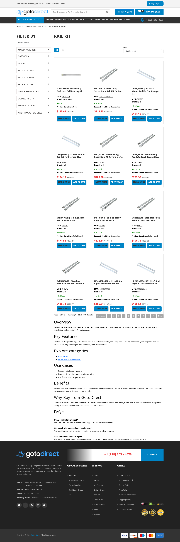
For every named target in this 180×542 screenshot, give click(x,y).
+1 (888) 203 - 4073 (154, 20)
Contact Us (98, 499)
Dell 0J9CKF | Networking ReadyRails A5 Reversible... (145, 156)
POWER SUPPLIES (101, 20)
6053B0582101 (105, 289)
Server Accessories (51, 27)
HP (102, 292)
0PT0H (102, 226)
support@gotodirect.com (34, 489)
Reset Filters (23, 43)
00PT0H (65, 226)
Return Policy (123, 485)
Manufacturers (99, 504)
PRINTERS (83, 20)
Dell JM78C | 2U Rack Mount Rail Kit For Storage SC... (71, 156)
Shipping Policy (124, 499)
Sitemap (96, 514)
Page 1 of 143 (59, 315)
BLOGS (127, 20)
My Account (98, 485)
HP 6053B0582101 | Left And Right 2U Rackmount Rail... (108, 283)
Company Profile (125, 509)
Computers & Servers (32, 27)
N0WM (139, 226)
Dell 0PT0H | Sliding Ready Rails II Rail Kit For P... (107, 219)
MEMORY (49, 20)
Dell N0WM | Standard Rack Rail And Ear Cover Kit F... (146, 219)
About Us (97, 495)
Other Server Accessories (69, 360)
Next (160, 316)
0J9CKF (139, 162)
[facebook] (19, 505)
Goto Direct (35, 535)
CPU (70, 495)
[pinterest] (31, 505)
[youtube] (44, 505)
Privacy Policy (124, 475)
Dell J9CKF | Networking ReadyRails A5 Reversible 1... (108, 156)
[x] (25, 505)
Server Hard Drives (76, 480)
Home (18, 27)
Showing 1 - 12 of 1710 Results (80, 315)
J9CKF (101, 162)
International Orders (126, 480)
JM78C (64, 162)
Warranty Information (127, 495)
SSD (91, 20)
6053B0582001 (142, 289)
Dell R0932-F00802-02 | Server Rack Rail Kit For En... (108, 90)
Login (95, 475)
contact (152, 455)
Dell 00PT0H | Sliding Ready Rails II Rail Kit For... (70, 219)
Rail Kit (63, 27)
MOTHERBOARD (116, 20)
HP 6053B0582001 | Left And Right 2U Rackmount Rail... (146, 283)
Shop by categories (30, 20)
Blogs (95, 509)
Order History (99, 490)
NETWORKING (60, 20)
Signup (96, 480)
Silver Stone (67, 99)
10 (153, 316)
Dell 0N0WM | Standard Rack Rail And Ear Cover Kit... (71, 283)
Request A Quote (124, 12)
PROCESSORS (73, 20)
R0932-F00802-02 (106, 96)
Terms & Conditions (126, 504)
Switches (72, 475)
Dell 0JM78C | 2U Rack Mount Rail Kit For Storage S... (145, 91)
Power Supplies (74, 485)
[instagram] (38, 505)
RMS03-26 (66, 96)
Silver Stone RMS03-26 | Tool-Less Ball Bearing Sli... (70, 90)
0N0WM (65, 289)
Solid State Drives (75, 490)
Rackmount (63, 356)
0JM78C (140, 99)
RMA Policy (123, 490)
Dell (102, 99)
